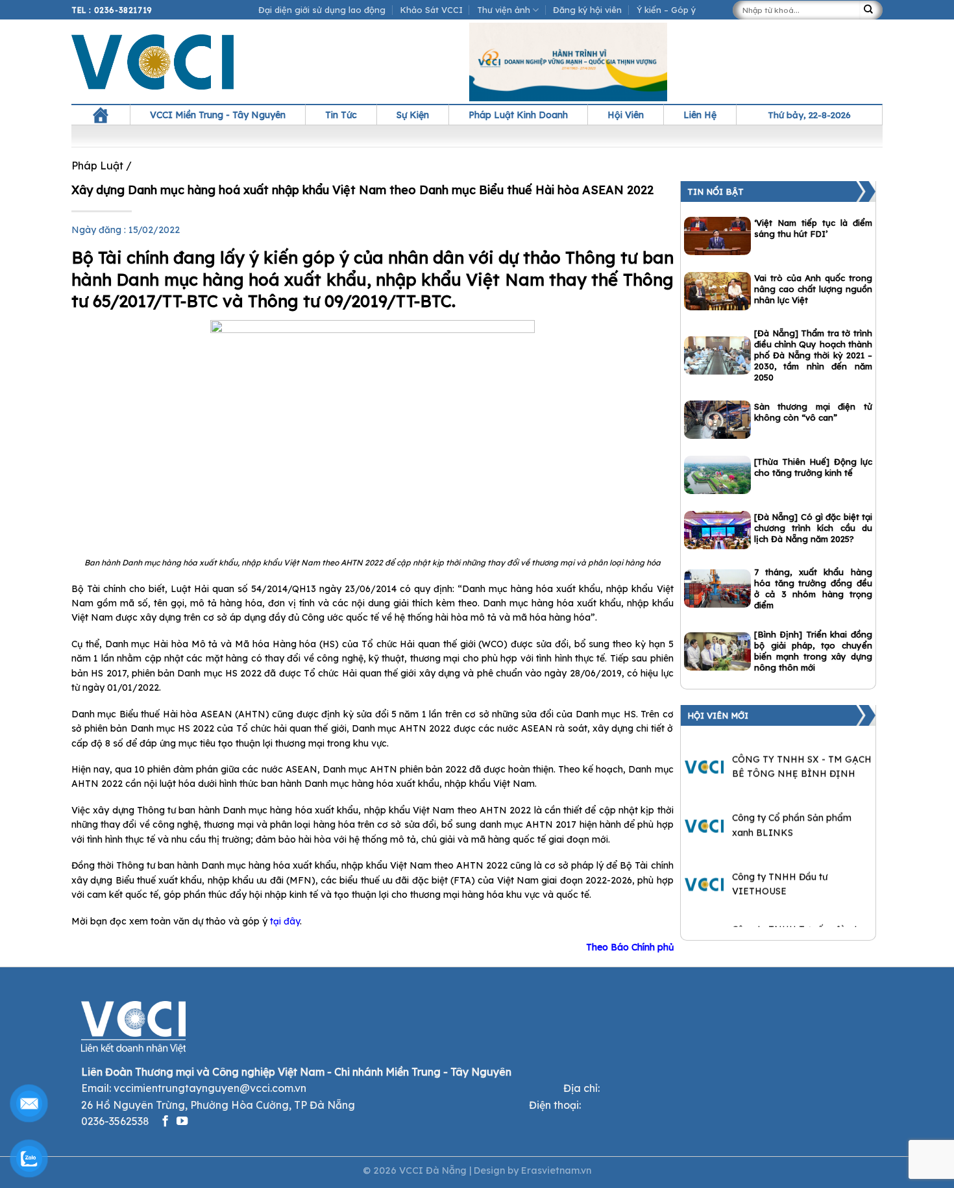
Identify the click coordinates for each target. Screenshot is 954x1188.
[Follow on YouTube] (182, 1121)
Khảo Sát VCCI (431, 10)
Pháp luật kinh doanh (518, 115)
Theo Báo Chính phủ (630, 947)
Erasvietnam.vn (556, 1170)
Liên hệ (699, 115)
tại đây (285, 921)
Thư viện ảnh (503, 10)
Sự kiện (413, 115)
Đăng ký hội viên (587, 10)
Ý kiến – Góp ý (666, 10)
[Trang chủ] (100, 115)
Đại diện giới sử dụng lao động (321, 10)
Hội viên (625, 115)
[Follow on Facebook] (165, 1121)
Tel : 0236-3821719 (112, 10)
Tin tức (341, 115)
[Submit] (871, 10)
